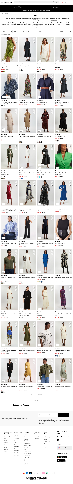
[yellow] (37, 279)
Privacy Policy (27, 433)
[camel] (19, 141)
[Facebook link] (64, 432)
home (2, 13)
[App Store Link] (61, 455)
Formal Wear (60, 23)
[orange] (2, 71)
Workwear (57, 24)
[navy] (21, 69)
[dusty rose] (19, 280)
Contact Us (16, 450)
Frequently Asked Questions (16, 434)
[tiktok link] (60, 436)
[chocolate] (39, 141)
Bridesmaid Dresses (37, 24)
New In (4, 23)
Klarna (5, 443)
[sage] (39, 279)
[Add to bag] (16, 42)
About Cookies (27, 441)
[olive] (2, 280)
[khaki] (2, 177)
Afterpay (6, 445)
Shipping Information (16, 443)
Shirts (33, 23)
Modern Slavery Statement (37, 433)
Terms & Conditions (26, 436)
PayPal (5, 441)
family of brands (51, 416)
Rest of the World (45, 444)
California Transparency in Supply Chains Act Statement (27, 448)
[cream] (59, 352)
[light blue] (57, 352)
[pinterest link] (60, 432)
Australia (45, 441)
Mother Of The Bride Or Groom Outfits (20, 24)
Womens (6, 13)
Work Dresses (65, 24)
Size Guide (16, 453)
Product (25, 443)
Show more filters (5, 34)
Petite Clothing (11, 23)
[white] (37, 141)
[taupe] (4, 177)
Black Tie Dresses (48, 24)
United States (46, 439)
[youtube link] (57, 436)
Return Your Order (16, 439)
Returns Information (16, 447)
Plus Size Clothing (21, 23)
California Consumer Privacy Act (26, 455)
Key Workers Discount (27, 460)
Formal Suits (37, 25)
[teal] (39, 175)
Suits (31, 25)
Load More (36, 396)
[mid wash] (55, 352)
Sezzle (5, 447)
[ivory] (19, 69)
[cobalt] (21, 177)
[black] (37, 71)
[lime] (4, 71)
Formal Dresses (51, 23)
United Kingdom (45, 433)
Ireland (45, 437)
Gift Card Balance (6, 437)
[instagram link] (57, 432)
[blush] (37, 175)
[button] (61, 2)
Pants (38, 23)
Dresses (43, 23)
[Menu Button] (2, 2)
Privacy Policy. (40, 419)
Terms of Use (27, 439)
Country (58, 440)
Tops (29, 23)
